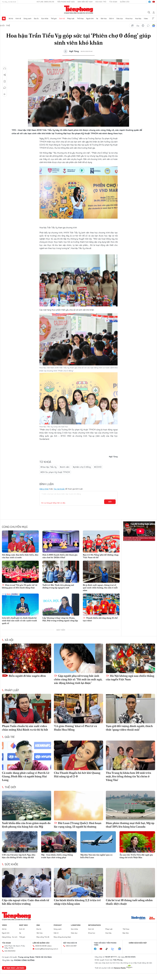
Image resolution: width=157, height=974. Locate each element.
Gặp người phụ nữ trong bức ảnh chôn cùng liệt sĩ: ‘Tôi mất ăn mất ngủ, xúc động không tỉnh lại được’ (78, 679)
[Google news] (121, 949)
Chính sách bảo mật (138, 943)
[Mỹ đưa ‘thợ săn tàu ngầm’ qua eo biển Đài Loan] (98, 842)
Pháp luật (70, 18)
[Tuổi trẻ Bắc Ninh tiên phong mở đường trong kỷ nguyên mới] (60, 572)
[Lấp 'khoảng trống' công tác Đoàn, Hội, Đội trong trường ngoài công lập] (60, 605)
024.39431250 (9, 951)
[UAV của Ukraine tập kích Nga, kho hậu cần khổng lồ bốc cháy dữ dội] (19, 842)
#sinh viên (64, 467)
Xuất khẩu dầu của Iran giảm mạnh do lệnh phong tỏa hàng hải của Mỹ (26, 824)
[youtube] (153, 2)
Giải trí (111, 18)
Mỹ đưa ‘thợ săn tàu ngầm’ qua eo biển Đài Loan (96, 856)
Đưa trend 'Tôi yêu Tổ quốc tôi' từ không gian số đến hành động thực (19, 586)
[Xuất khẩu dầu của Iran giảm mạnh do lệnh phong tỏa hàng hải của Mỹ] (26, 805)
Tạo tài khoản (59, 489)
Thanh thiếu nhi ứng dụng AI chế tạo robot (100, 619)
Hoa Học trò (100, 2)
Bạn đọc (126, 933)
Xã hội (11, 18)
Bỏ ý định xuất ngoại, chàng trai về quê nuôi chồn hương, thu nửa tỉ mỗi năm (100, 588)
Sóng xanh (27, 18)
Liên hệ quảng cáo (41, 943)
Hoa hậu (138, 18)
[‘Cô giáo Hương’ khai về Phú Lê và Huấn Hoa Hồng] (78, 708)
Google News (153, 25)
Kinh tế (18, 18)
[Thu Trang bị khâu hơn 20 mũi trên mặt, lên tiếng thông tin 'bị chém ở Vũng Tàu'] (130, 755)
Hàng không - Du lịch (9, 937)
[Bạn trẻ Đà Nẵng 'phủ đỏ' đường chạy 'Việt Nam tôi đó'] (101, 541)
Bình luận (4, 88)
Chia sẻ (4, 75)
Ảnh (38, 925)
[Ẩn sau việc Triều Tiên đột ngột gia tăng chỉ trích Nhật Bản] (137, 842)
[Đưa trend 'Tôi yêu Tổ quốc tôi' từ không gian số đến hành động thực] (20, 572)
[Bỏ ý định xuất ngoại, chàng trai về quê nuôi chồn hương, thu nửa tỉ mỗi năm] (101, 572)
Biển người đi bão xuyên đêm (27, 676)
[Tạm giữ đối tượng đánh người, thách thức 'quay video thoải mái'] (130, 708)
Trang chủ (4, 18)
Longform (75, 925)
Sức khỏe (44, 18)
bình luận (148, 25)
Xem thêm (153, 18)
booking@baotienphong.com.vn (46, 949)
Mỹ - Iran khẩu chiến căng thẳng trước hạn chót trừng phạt (57, 856)
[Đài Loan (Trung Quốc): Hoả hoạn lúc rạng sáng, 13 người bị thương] (78, 805)
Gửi (109, 502)
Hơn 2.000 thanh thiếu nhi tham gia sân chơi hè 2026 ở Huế (59, 556)
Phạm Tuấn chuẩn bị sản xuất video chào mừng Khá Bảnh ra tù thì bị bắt (25, 727)
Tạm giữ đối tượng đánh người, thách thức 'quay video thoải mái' (129, 727)
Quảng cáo (124, 2)
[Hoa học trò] (152, 918)
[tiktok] (107, 949)
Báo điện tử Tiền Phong (78, 10)
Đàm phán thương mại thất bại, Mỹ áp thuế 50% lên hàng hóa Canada (130, 824)
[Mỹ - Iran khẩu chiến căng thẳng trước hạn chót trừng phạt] (59, 842)
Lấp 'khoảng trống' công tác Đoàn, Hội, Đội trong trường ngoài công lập (60, 619)
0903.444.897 (71, 946)
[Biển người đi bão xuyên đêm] (26, 658)
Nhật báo (23, 925)
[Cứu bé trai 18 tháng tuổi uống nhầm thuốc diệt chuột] (130, 882)
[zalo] (114, 949)
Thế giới (54, 18)
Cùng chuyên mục (15, 526)
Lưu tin (4, 81)
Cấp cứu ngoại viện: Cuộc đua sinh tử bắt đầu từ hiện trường (25, 901)
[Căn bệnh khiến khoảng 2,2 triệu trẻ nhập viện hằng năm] (78, 882)
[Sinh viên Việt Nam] (138, 918)
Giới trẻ (62, 18)
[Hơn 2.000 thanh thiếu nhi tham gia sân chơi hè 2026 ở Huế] (60, 541)
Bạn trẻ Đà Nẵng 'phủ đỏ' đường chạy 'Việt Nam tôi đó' (100, 556)
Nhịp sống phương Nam (62, 937)
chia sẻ (132, 25)
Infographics (94, 925)
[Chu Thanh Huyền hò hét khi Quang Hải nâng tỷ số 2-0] (78, 755)
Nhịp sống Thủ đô (42, 937)
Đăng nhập (44, 489)
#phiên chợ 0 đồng (82, 467)
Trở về (4, 94)
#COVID (97, 467)
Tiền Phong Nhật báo (66, 2)
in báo (143, 25)
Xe (97, 18)
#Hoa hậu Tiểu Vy (48, 467)
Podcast (58, 925)
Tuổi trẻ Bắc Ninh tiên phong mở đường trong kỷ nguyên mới (58, 586)
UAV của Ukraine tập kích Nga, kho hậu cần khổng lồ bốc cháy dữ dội (18, 856)
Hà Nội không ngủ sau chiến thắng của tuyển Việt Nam (130, 677)
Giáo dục (119, 18)
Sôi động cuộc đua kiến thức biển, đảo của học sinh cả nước (20, 556)
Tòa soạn (113, 2)
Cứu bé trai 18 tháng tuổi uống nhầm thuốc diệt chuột (129, 901)
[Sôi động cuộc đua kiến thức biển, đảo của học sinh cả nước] (20, 541)
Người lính (90, 18)
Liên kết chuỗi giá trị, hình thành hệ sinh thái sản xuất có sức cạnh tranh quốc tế (19, 621)
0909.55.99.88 (41, 946)
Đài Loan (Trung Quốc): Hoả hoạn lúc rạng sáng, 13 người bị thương (77, 824)
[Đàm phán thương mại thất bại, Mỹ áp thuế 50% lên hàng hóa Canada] (130, 805)
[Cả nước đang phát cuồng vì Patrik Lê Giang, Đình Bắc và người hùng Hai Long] (26, 755)
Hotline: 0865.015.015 (45, 2)
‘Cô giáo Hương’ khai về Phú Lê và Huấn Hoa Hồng (75, 727)
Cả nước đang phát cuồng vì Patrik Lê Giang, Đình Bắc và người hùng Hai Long (25, 776)
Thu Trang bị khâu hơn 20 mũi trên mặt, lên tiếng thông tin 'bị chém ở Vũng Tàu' (128, 776)
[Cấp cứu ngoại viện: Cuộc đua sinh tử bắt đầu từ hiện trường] (26, 882)
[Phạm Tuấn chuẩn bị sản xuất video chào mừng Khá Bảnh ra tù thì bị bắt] (26, 708)
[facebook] (149, 2)
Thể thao (80, 18)
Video (146, 18)
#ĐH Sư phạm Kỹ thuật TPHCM (55, 472)
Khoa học (129, 18)
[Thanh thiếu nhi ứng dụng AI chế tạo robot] (101, 605)
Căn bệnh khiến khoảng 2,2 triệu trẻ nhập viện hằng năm (77, 901)
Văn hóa (104, 18)
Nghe (4, 68)
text (137, 25)
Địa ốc (36, 18)
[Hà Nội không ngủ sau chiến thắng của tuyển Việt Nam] (130, 658)
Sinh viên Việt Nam (85, 2)
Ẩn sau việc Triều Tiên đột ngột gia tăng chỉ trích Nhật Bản (136, 856)
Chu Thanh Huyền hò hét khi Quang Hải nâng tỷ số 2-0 (77, 774)
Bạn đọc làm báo (15, 968)
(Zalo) (49, 946)
